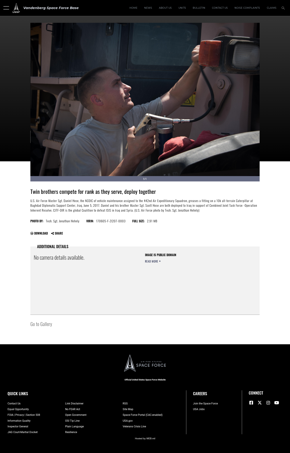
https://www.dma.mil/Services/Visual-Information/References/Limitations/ (184, 282)
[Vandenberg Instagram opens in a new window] (268, 402)
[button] (5, 8)
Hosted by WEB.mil (145, 438)
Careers (200, 393)
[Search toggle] (284, 8)
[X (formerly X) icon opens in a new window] (259, 402)
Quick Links (18, 393)
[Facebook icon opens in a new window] (251, 402)
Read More (152, 261)
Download (40, 233)
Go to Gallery (41, 323)
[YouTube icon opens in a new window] (276, 402)
